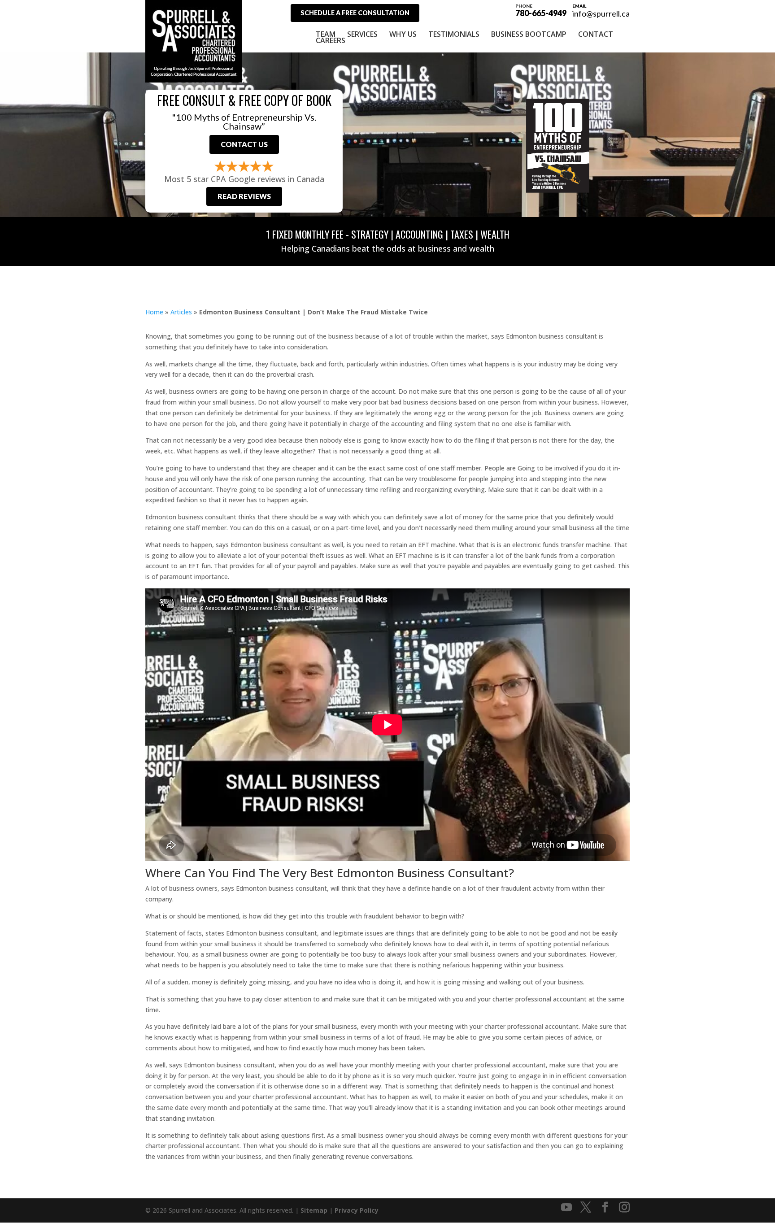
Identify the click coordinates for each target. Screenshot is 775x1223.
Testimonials (453, 34)
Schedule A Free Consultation (354, 13)
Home (154, 312)
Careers (330, 40)
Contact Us (244, 144)
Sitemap (313, 1210)
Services (362, 34)
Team (325, 34)
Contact (595, 34)
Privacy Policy (357, 1210)
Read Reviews (244, 196)
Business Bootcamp (528, 34)
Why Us (403, 34)
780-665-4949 (540, 10)
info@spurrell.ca (601, 13)
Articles (181, 312)
